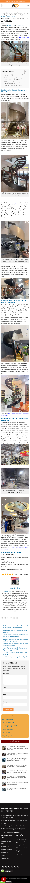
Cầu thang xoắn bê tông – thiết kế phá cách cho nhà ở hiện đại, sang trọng (17, 766)
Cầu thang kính (5, 858)
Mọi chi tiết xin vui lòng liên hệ (13, 85)
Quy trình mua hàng (21, 842)
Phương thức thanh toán (22, 845)
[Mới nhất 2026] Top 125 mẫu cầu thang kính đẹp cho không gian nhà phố (16, 778)
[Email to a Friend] (11, 618)
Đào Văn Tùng (20, 25)
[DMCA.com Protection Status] (7, 870)
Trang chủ (4, 13)
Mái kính (3, 855)
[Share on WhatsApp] (2, 618)
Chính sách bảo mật (21, 839)
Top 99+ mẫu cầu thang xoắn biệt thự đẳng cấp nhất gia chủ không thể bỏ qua (17, 760)
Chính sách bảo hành (21, 848)
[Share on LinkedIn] (17, 618)
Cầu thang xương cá (6, 849)
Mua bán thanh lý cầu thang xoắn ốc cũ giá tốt (15, 657)
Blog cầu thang (18, 13)
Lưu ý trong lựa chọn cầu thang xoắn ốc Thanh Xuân (15, 75)
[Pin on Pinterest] (14, 618)
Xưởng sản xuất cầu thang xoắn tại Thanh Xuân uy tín (15, 82)
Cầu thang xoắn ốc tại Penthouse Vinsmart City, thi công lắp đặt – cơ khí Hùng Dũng (17, 748)
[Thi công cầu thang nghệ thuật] (15, 5)
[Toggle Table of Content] (25, 71)
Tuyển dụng (19, 854)
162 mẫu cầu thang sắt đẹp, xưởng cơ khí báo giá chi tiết (17, 783)
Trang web (6, 702)
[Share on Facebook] (5, 618)
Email (5, 694)
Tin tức (10, 13)
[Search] (28, 5)
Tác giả (18, 851)
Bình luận (6, 673)
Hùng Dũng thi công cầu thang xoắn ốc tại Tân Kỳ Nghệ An (17, 754)
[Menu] (2, 5)
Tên (4, 687)
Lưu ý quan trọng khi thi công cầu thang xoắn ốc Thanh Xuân (14, 79)
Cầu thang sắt (4, 852)
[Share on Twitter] (8, 618)
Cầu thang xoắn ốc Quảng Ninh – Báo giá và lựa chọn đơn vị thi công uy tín (17, 771)
